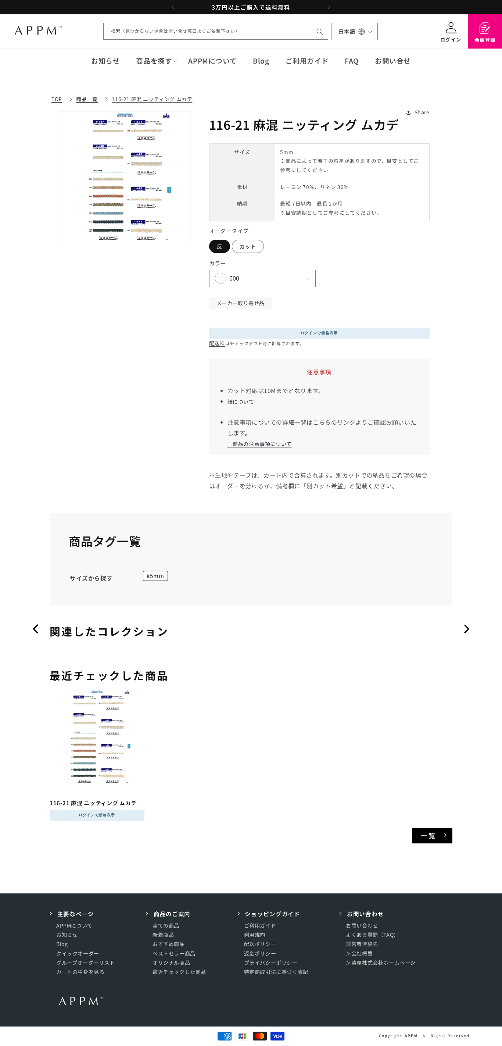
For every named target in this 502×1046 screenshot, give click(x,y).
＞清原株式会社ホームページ (381, 962)
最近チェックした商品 (179, 971)
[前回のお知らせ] (173, 7)
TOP (56, 99)
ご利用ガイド (260, 925)
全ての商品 (166, 925)
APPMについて (74, 925)
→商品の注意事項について (259, 443)
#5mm (155, 575)
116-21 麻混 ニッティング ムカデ (152, 99)
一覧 (429, 835)
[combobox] (216, 32)
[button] (154, 60)
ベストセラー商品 (174, 953)
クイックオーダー (77, 953)
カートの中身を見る (80, 971)
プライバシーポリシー (271, 962)
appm (411, 1035)
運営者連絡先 (362, 944)
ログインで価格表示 (319, 333)
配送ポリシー (260, 944)
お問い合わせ (362, 925)
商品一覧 (86, 99)
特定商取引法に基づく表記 (276, 971)
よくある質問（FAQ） (372, 935)
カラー (217, 263)
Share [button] (422, 112)
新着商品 (163, 935)
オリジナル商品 (171, 962)
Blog (62, 944)
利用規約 (254, 935)
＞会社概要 (359, 953)
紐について (240, 401)
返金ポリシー (260, 953)
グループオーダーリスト (85, 962)
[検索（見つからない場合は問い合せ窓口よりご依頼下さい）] (320, 32)
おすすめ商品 (169, 944)
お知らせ (67, 935)
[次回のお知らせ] (329, 7)
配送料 (217, 343)
